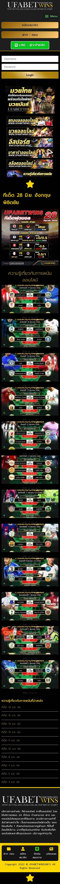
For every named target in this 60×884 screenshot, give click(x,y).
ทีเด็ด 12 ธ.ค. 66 (30, 488)
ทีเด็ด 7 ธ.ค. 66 (30, 624)
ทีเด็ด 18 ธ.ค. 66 (30, 351)
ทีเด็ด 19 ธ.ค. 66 (30, 317)
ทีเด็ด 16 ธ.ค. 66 (30, 385)
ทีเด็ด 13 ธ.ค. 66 (30, 454)
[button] (51, 16)
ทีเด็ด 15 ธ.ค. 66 (30, 420)
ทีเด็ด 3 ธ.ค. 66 (30, 693)
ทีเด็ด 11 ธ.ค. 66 (30, 522)
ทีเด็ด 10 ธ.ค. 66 (30, 556)
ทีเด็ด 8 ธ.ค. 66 (30, 590)
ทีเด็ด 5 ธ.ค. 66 (30, 658)
